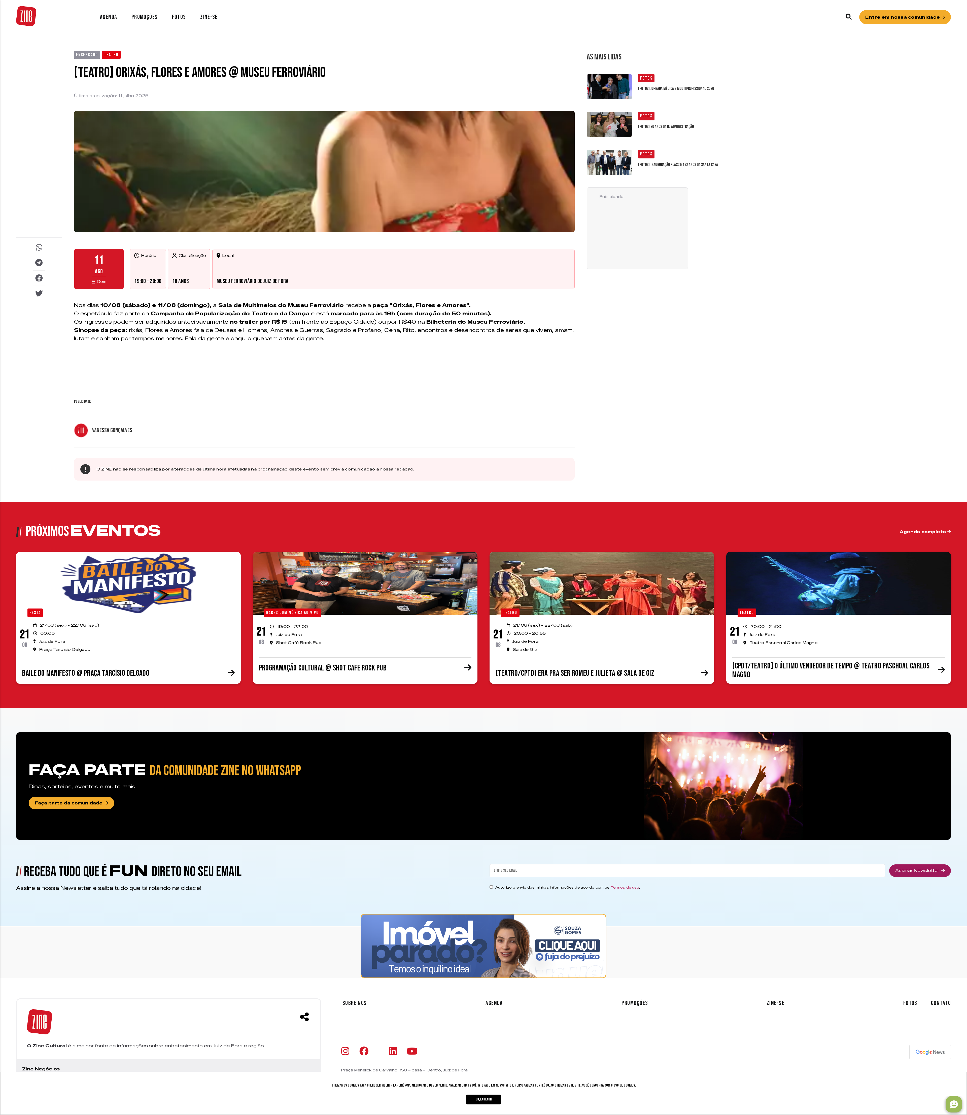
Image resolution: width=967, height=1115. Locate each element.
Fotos (179, 17)
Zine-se (209, 17)
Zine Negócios (41, 1068)
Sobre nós (354, 1003)
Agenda (108, 17)
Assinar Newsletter (917, 870)
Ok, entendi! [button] (484, 1099)
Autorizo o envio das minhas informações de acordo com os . (567, 887)
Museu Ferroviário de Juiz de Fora (252, 281)
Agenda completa (923, 531)
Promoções (144, 17)
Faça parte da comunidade (68, 803)
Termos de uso (625, 887)
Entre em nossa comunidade (903, 17)
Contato (941, 1003)
